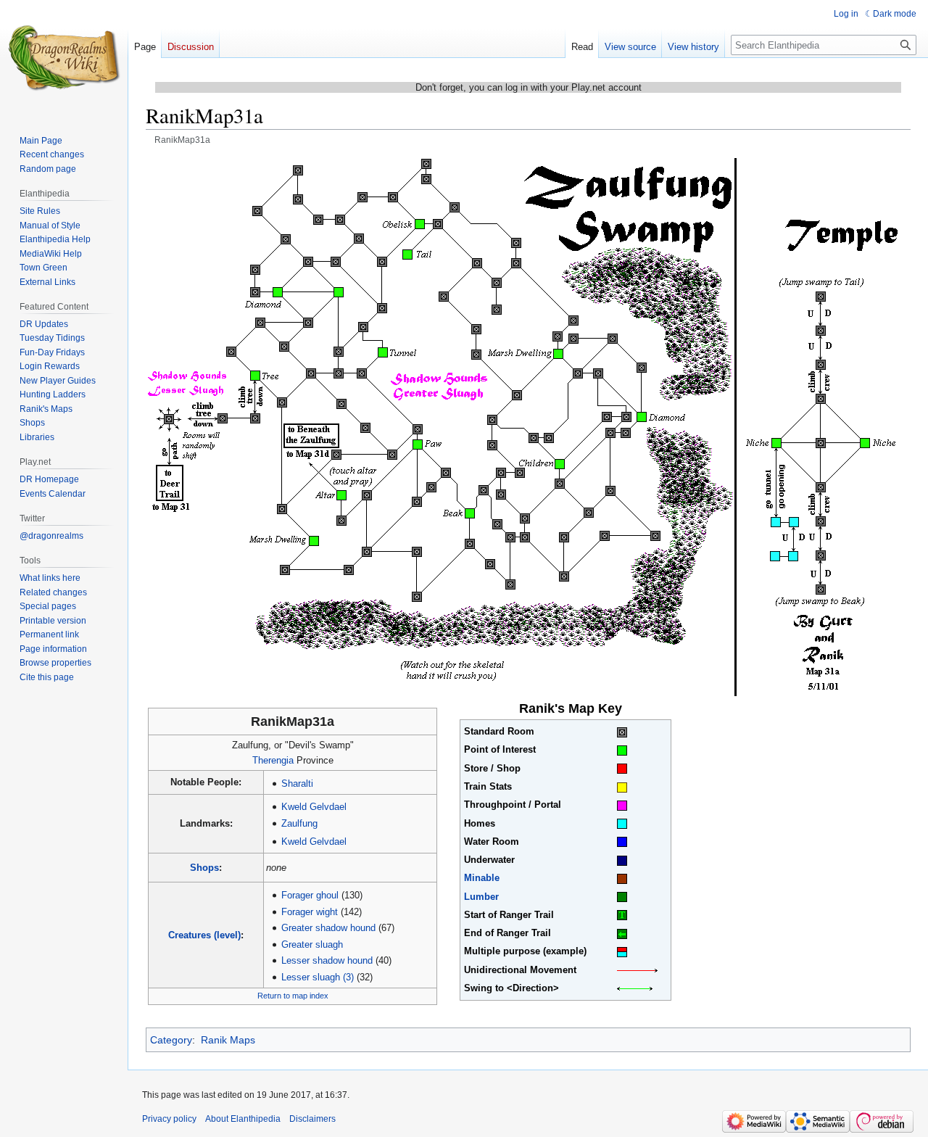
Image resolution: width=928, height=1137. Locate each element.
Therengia (273, 760)
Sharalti (297, 783)
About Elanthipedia (243, 1119)
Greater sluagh (312, 944)
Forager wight (309, 911)
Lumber (481, 896)
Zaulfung (299, 823)
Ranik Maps (228, 1040)
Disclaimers (312, 1119)
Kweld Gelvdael (314, 806)
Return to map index (292, 995)
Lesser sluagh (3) (317, 977)
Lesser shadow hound (327, 960)
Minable (482, 877)
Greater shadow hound (328, 927)
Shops (204, 867)
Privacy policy (169, 1119)
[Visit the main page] (64, 58)
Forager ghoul (310, 895)
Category (171, 1040)
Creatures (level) (204, 935)
